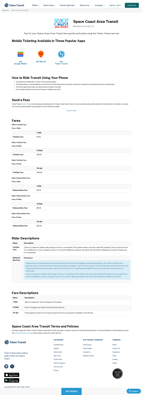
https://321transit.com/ (22, 333)
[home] (14, 5)
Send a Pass (26, 104)
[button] (36, 5)
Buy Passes (71, 391)
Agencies (5, 10)
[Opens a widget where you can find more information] (133, 391)
